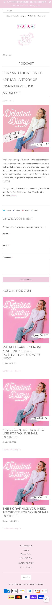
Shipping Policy (26, 558)
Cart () (32, 16)
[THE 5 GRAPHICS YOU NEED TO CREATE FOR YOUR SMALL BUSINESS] (26, 481)
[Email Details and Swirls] (33, 26)
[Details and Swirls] (26, 40)
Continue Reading (11, 371)
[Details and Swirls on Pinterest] (23, 26)
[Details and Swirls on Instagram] (28, 26)
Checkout (41, 16)
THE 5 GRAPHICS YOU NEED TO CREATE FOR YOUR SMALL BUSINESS (26, 512)
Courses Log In (13, 16)
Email (6, 245)
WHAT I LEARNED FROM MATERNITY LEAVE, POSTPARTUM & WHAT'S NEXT (22, 352)
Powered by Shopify (36, 584)
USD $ (25, 577)
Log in (23, 16)
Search (26, 550)
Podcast (26, 63)
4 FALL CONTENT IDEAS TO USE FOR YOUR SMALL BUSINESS (23, 433)
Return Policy (26, 554)
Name (6, 233)
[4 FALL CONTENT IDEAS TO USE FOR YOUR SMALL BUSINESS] (26, 402)
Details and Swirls (21, 584)
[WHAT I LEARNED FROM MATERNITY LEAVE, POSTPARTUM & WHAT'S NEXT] (26, 320)
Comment (7, 257)
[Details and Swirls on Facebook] (19, 26)
